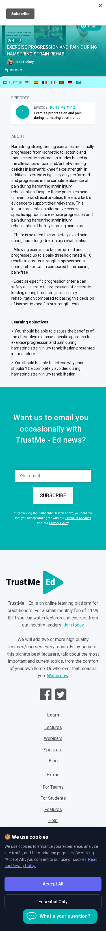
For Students (53, 798)
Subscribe (53, 495)
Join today (73, 625)
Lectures (53, 727)
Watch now (57, 675)
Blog (53, 760)
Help (53, 820)
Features (53, 809)
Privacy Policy (58, 523)
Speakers (53, 749)
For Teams (53, 787)
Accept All (53, 884)
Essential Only (53, 901)
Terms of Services (78, 518)
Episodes (14, 69)
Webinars (53, 738)
